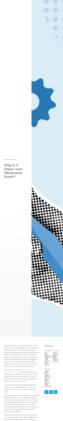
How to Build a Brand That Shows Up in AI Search (55, 357)
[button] (46, 392)
